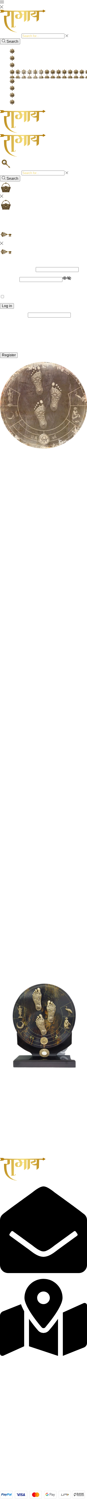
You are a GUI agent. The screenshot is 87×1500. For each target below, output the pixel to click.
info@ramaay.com (15, 1276)
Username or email (17, 269)
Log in (7, 306)
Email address (13, 315)
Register (9, 355)
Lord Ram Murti (32, 71)
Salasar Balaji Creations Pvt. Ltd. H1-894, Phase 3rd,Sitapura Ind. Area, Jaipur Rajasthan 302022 (39, 1361)
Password (9, 279)
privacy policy (39, 346)
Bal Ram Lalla (30, 76)
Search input (10, 36)
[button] (11, 980)
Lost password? (13, 288)
